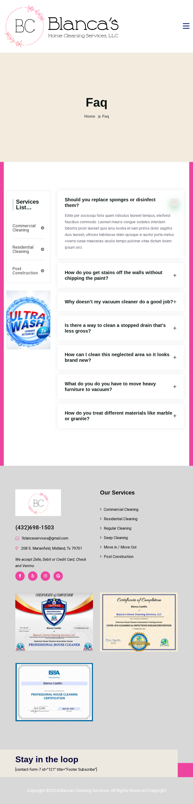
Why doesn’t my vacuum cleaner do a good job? (119, 301)
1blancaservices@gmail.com (44, 538)
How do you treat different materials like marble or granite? (118, 415)
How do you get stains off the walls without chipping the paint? (113, 275)
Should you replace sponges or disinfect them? (110, 202)
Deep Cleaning (116, 538)
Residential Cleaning (22, 249)
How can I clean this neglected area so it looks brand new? (117, 357)
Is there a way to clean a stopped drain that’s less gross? (115, 328)
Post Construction (25, 271)
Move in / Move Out (120, 547)
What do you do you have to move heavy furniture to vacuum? (110, 386)
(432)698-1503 (34, 527)
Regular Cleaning (117, 528)
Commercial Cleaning (24, 228)
